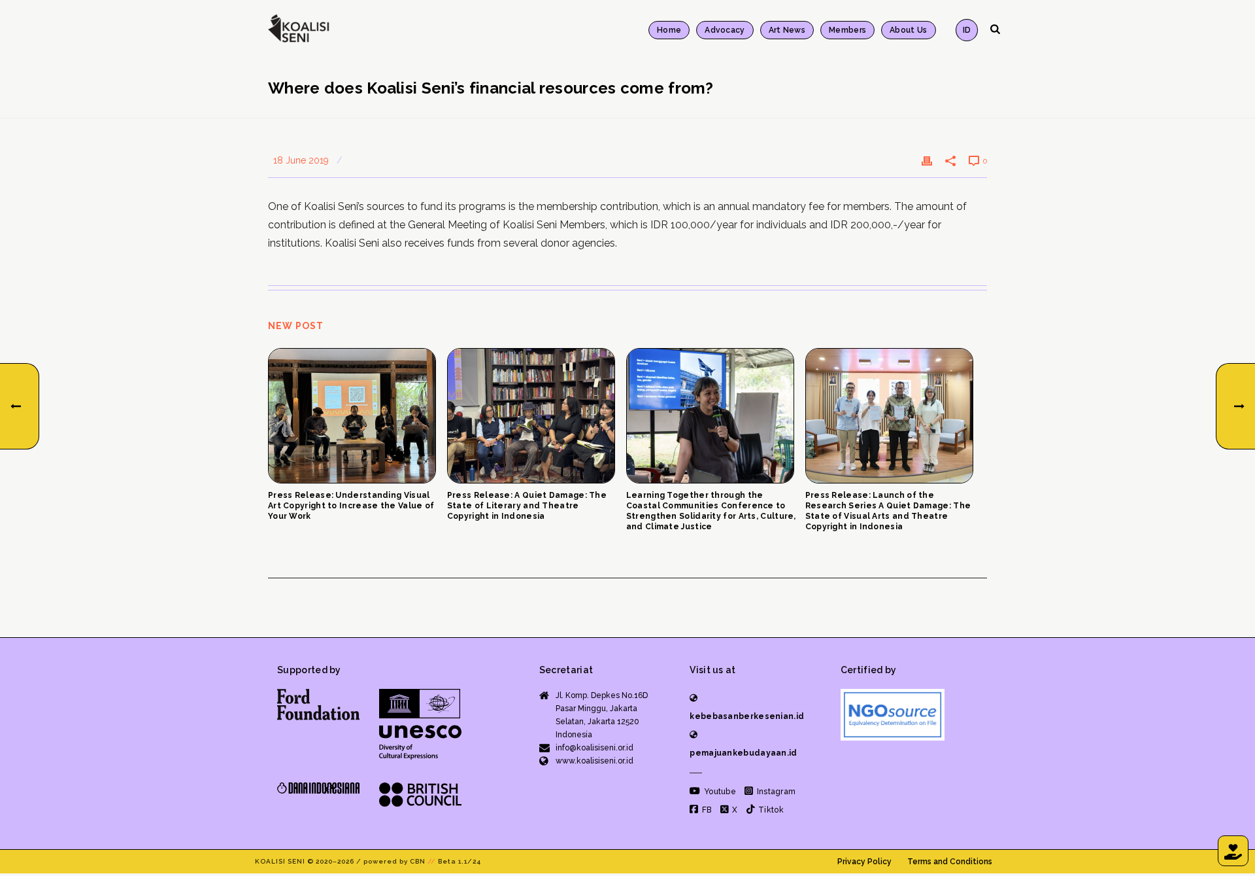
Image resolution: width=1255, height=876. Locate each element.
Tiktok (770, 810)
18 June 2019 (301, 160)
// (431, 861)
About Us (908, 30)
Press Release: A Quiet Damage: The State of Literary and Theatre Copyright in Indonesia (527, 506)
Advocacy (725, 30)
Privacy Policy (864, 861)
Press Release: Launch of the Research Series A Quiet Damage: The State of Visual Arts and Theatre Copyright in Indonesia (888, 511)
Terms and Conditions (949, 861)
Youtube (719, 791)
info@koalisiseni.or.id (594, 747)
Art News (787, 30)
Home (669, 30)
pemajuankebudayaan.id (743, 753)
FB (705, 810)
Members (847, 30)
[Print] (927, 160)
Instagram (774, 791)
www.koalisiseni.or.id (594, 760)
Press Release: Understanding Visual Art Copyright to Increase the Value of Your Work (351, 506)
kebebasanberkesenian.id (747, 716)
